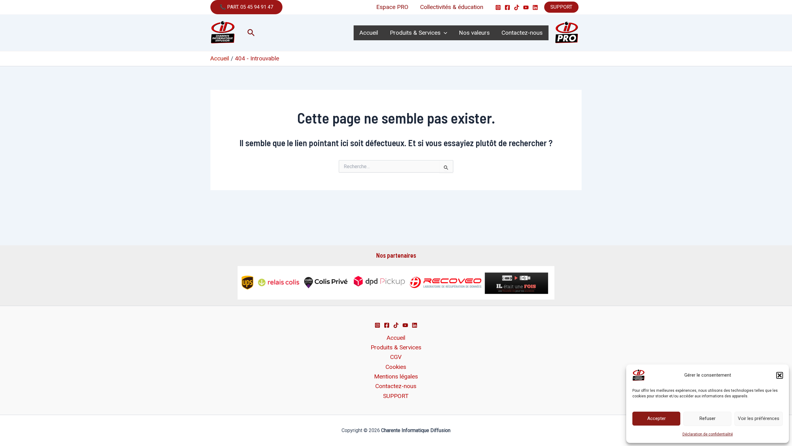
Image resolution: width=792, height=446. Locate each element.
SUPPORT (561, 7)
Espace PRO (392, 7)
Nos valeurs (474, 32)
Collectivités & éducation (451, 7)
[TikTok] (516, 7)
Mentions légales (396, 376)
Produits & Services (415, 32)
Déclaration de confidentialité (707, 434)
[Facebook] (507, 7)
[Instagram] (498, 7)
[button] (780, 375)
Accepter (656, 418)
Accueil (368, 32)
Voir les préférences (758, 418)
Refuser (707, 418)
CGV (396, 357)
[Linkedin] (535, 7)
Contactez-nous (522, 32)
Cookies (395, 366)
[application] (444, 32)
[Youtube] (526, 7)
